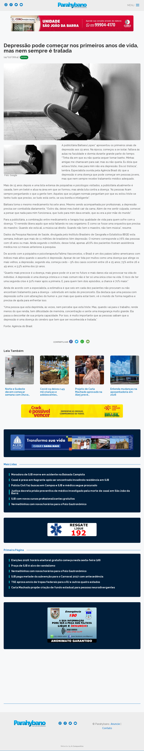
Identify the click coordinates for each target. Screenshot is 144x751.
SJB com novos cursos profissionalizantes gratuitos (43, 499)
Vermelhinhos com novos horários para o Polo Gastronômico (48, 504)
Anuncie (115, 724)
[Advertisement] (72, 679)
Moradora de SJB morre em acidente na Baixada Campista (48, 474)
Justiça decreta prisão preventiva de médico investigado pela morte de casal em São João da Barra (70, 492)
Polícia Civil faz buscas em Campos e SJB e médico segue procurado (54, 485)
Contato (107, 728)
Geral (24, 57)
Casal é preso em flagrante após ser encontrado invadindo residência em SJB (60, 480)
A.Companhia (77, 746)
